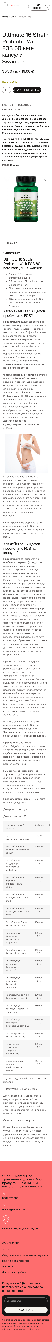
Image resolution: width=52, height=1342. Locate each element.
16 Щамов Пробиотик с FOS (23, 138)
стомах (6, 153)
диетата (26, 615)
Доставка (7, 1266)
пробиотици (40, 149)
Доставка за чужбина (14, 1272)
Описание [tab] (11, 243)
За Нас (6, 1249)
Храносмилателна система (17, 133)
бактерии (39, 328)
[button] (44, 180)
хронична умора (29, 156)
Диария (6, 119)
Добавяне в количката (27, 90)
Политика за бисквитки (15, 1260)
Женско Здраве (20, 119)
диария (19, 146)
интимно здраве (23, 149)
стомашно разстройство (24, 153)
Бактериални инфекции (28, 115)
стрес (43, 153)
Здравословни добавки (15, 122)
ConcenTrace (29, 483)
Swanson (15, 164)
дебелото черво (14, 753)
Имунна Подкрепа (25, 126)
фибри (18, 777)
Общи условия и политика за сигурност (25, 1255)
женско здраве (32, 146)
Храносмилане (27, 129)
